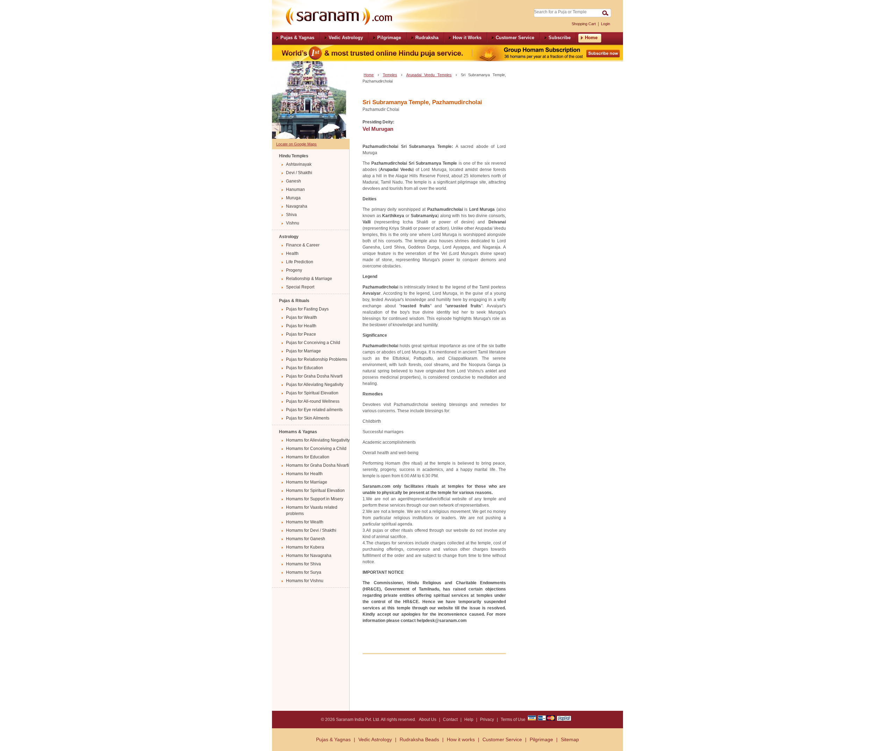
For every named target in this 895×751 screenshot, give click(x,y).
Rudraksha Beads (419, 739)
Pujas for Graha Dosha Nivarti (314, 376)
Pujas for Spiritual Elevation (312, 393)
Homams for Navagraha (308, 555)
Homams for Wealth (304, 522)
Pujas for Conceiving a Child (313, 342)
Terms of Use (513, 719)
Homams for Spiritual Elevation (315, 490)
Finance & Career (303, 245)
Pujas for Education (304, 367)
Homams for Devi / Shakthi (311, 530)
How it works (461, 739)
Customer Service (502, 739)
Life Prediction (299, 261)
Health (292, 253)
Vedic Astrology (375, 739)
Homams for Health (304, 473)
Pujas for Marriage (303, 351)
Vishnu (292, 223)
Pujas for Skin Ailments (307, 418)
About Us (427, 719)
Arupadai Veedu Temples (429, 75)
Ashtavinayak (299, 164)
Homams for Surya (303, 572)
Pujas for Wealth (301, 317)
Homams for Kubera (305, 547)
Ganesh (293, 181)
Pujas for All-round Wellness (312, 401)
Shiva (291, 214)
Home (369, 75)
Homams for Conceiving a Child (316, 448)
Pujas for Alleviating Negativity (314, 384)
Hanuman (295, 189)
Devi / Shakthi (299, 172)
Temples (390, 75)
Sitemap (570, 739)
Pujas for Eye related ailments (314, 409)
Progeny (294, 270)
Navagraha (296, 206)
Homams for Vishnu (304, 580)
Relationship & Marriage (309, 278)
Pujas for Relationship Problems (316, 359)
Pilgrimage (541, 739)
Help (468, 719)
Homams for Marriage (306, 482)
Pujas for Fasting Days (307, 309)
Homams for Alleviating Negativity (318, 440)
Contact (450, 719)
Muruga (293, 197)
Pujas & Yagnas (333, 739)
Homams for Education (307, 457)
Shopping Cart (584, 24)
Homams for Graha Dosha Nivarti (317, 465)
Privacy (487, 719)
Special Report (300, 287)
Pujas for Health (301, 325)
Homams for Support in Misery (314, 498)
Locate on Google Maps (296, 144)
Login (605, 24)
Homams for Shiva (303, 564)
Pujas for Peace (301, 334)
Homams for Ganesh (305, 538)
